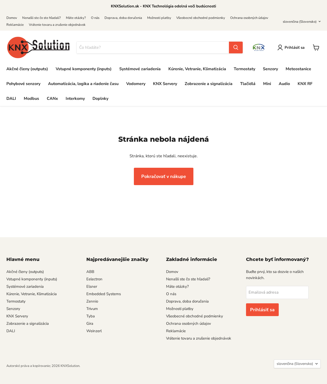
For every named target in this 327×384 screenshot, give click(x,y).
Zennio (92, 301)
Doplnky (100, 98)
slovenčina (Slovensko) (300, 21)
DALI (11, 98)
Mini (267, 84)
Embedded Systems (103, 293)
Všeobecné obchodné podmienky (200, 18)
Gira (89, 323)
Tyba (90, 316)
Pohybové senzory (23, 84)
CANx (52, 98)
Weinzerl (94, 330)
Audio (284, 84)
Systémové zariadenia (140, 69)
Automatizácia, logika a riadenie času (83, 84)
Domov (11, 18)
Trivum (92, 308)
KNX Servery (165, 84)
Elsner (91, 286)
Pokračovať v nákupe (163, 176)
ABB (90, 271)
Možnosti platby (159, 18)
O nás (95, 18)
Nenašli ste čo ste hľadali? (41, 18)
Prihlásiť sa (295, 47)
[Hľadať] (236, 47)
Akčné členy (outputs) (27, 69)
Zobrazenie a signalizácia (208, 84)
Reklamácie (15, 24)
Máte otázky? (76, 18)
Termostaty (244, 69)
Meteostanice (298, 69)
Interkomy (75, 98)
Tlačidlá (247, 84)
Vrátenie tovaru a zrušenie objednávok (57, 24)
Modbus (31, 98)
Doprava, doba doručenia (123, 18)
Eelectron (94, 279)
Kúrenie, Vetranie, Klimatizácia (197, 69)
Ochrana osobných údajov (249, 18)
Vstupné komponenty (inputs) (84, 69)
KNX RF (305, 84)
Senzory (270, 69)
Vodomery (135, 84)
